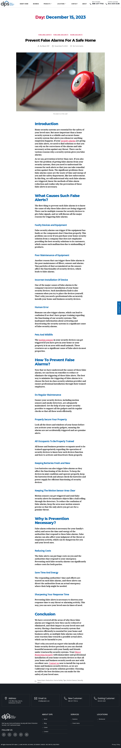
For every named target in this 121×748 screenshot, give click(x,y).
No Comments (78, 46)
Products (47, 4)
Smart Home (24, 4)
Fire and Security (60, 35)
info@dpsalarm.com (44, 701)
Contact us (54, 663)
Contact (74, 4)
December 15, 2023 (61, 46)
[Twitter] (10, 735)
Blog (45, 723)
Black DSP (46, 46)
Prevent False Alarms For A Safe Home (60, 40)
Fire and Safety (45, 35)
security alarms (68, 141)
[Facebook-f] (4, 735)
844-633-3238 (113, 4)
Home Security (76, 35)
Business (36, 4)
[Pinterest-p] (21, 735)
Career (45, 727)
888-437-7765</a (73, 701)
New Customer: (75, 698)
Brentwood (102, 719)
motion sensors (46, 340)
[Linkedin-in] (27, 735)
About (84, 4)
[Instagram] (15, 735)
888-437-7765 (98, 4)
